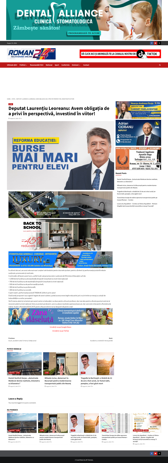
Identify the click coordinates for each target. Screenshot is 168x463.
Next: (101, 339)
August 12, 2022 (14, 118)
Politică (22, 65)
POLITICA (11, 373)
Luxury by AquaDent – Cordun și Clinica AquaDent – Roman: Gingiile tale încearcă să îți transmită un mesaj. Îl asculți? (137, 205)
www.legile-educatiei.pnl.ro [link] (71, 295)
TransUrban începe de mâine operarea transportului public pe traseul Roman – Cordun (137, 199)
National (49, 65)
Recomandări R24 (36, 65)
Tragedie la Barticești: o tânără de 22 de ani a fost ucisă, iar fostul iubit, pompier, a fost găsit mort (96, 381)
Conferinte (65, 65)
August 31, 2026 (14, 386)
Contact (86, 65)
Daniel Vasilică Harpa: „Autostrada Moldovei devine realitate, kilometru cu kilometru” (24, 381)
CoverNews (80, 460)
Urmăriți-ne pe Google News (60, 327)
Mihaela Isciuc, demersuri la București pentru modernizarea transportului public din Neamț (58, 381)
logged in (20, 403)
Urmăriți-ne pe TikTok (60, 331)
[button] (160, 65)
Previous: (22, 339)
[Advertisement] (84, 82)
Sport (57, 65)
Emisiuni (75, 65)
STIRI (10, 104)
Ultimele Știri (12, 65)
